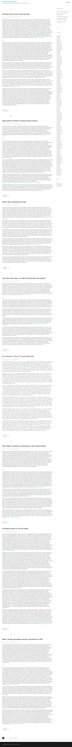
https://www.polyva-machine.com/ (17, 723)
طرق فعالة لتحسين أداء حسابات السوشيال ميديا (18, 356)
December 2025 (59, 45)
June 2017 (58, 165)
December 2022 (59, 88)
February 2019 (59, 141)
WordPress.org (59, 186)
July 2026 (58, 36)
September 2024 (60, 63)
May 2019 (58, 138)
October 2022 (59, 90)
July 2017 (58, 164)
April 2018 (58, 153)
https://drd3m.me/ (27, 367)
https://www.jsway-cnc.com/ (36, 244)
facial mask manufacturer (40, 37)
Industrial (16, 204)
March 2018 (59, 154)
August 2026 (59, 35)
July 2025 (58, 51)
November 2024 (59, 60)
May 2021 (58, 109)
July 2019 (58, 135)
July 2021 (58, 107)
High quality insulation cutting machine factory (20, 121)
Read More (5, 110)
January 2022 (59, 101)
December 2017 (59, 158)
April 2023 (58, 83)
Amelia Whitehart (12, 642)
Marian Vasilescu (12, 17)
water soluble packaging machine (12, 684)
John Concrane (12, 123)
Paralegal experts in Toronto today (15, 528)
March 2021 (59, 111)
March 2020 (59, 126)
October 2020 (59, 117)
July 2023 (58, 79)
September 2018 (60, 147)
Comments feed (59, 184)
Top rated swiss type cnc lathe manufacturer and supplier (24, 278)
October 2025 (59, 47)
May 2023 (58, 82)
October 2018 (59, 146)
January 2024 (59, 72)
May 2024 (58, 67)
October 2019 (59, 132)
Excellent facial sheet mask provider (16, 14)
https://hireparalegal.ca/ (45, 623)
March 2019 (59, 140)
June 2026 (58, 38)
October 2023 (59, 76)
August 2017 (59, 163)
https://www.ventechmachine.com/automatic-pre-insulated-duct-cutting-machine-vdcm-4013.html (21, 182)
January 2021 (59, 114)
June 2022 (58, 95)
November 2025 (59, 46)
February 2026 (59, 42)
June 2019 (58, 136)
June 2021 (58, 108)
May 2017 (58, 166)
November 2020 (59, 116)
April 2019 (58, 139)
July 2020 (58, 121)
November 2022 (59, 89)
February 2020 (59, 127)
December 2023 (59, 73)
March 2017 (59, 169)
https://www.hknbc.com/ (15, 86)
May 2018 (58, 152)
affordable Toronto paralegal (9, 550)
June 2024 (58, 66)
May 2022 (58, 96)
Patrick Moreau (12, 359)
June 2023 (58, 80)
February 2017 (59, 170)
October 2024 (59, 61)
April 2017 (58, 167)
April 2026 (58, 40)
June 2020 (58, 122)
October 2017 (59, 160)
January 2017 (59, 171)
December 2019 (59, 129)
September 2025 (60, 48)
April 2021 (58, 110)
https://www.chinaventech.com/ (14, 516)
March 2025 (59, 55)
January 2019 (59, 142)
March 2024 (59, 70)
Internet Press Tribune (9, 1)
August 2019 (59, 134)
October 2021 (59, 103)
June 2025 (58, 52)
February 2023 (59, 85)
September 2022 (60, 91)
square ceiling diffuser (39, 486)
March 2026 (59, 41)
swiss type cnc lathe (27, 294)
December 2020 (59, 115)
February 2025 (59, 57)
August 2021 (59, 105)
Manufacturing (18, 17)
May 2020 (58, 123)
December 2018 (59, 144)
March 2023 (59, 84)
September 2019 (60, 133)
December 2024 (59, 59)
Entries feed (59, 183)
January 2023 (59, 86)
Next (13, 738)
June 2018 (58, 151)
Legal (17, 531)
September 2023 (60, 77)
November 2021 (59, 102)
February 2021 (59, 113)
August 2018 (59, 148)
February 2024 (59, 71)
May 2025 (58, 53)
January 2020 (59, 128)
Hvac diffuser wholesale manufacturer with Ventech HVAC (24, 446)
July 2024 (58, 65)
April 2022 (58, 97)
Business (17, 281)
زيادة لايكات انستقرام (42, 424)
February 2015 (59, 173)
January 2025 (59, 58)
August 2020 (59, 120)
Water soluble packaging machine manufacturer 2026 (22, 639)
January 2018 (59, 157)
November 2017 (59, 159)
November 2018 (59, 145)
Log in (58, 182)
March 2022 (59, 98)
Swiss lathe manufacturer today (14, 202)
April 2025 (58, 54)
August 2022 (59, 92)
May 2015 (58, 172)
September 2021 (60, 104)
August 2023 (59, 78)
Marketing (17, 359)
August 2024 (59, 64)
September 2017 (60, 161)
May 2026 (58, 39)
